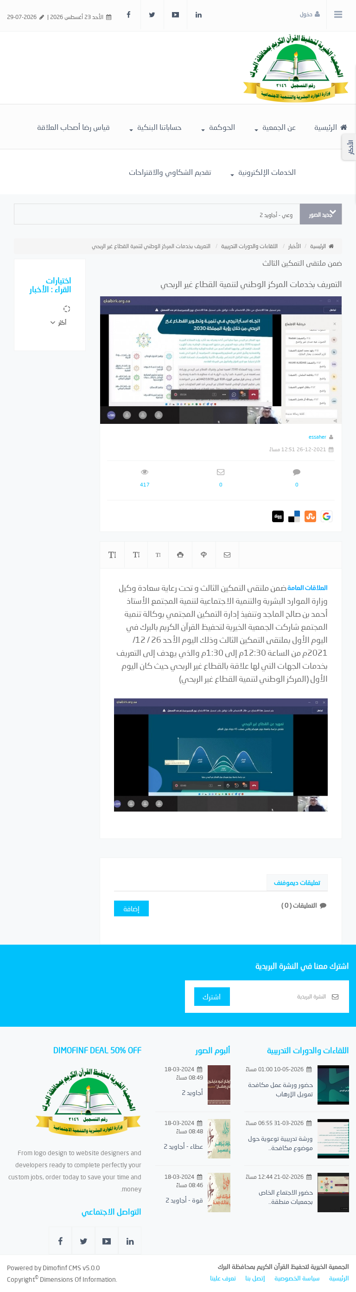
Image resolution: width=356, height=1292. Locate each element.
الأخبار (294, 246)
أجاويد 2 (192, 1092)
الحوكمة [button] (221, 126)
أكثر (61, 322)
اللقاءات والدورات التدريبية (249, 246)
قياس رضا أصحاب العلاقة (73, 126)
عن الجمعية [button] (278, 126)
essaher (317, 437)
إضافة (131, 908)
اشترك (212, 996)
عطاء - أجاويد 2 (183, 1146)
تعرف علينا (223, 1278)
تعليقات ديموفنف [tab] (297, 882)
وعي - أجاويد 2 (276, 214)
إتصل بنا (255, 1278)
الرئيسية (326, 126)
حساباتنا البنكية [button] (158, 126)
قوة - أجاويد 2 (184, 1200)
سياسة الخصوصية (297, 1278)
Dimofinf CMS (62, 1268)
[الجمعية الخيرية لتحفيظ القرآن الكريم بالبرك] (295, 67)
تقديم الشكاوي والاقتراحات (170, 171)
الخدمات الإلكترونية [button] (266, 171)
